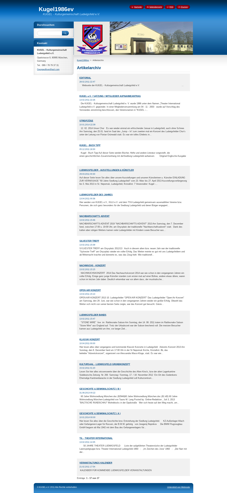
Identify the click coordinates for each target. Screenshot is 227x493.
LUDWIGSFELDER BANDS (92, 315)
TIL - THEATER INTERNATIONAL (96, 438)
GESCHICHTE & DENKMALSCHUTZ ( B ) (99, 389)
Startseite (138, 7)
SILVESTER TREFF (89, 241)
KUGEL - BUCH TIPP (90, 145)
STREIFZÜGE (86, 121)
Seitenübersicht (155, 7)
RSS (171, 7)
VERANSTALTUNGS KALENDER (95, 463)
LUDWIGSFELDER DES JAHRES (96, 194)
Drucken (184, 7)
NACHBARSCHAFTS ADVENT (94, 216)
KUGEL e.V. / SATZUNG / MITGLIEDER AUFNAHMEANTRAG (110, 96)
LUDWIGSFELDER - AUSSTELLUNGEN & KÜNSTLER (106, 170)
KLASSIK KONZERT (89, 339)
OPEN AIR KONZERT (90, 290)
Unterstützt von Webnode (178, 487)
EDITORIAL (85, 78)
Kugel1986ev (83, 60)
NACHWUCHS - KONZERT (92, 265)
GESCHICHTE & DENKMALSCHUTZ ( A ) (99, 413)
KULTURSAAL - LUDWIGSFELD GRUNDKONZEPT (104, 364)
